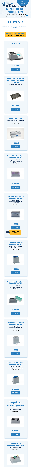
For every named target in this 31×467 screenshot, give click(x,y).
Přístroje (15, 28)
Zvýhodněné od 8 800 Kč (15, 232)
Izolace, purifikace (21, 26)
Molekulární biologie (8, 26)
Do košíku (15, 69)
